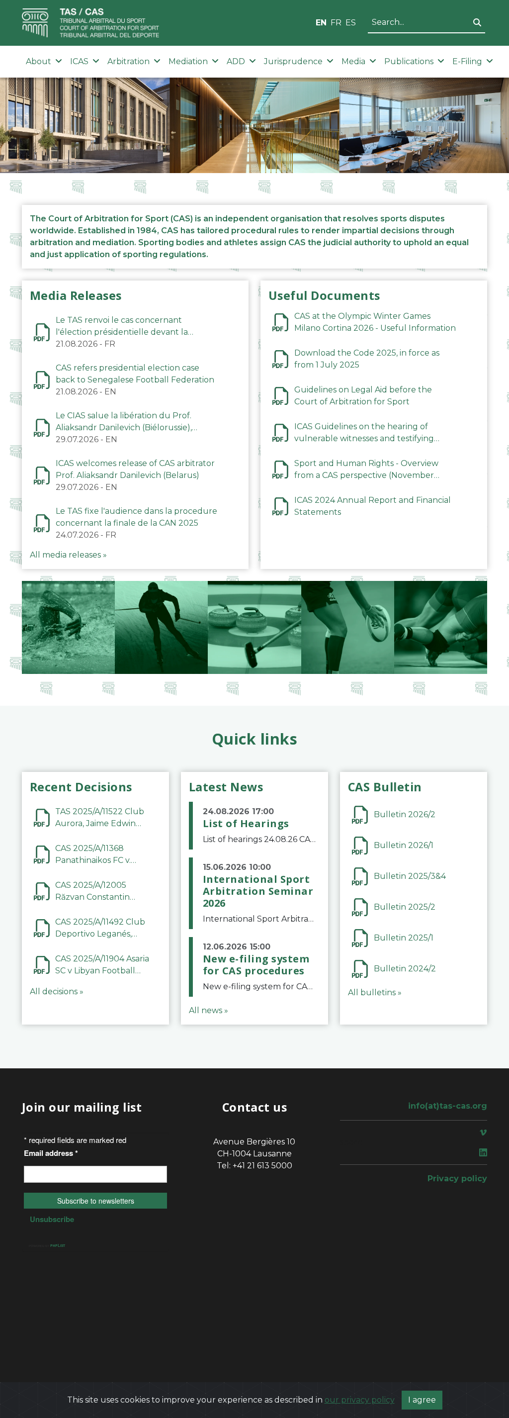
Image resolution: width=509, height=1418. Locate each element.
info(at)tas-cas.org (447, 1106)
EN (321, 22)
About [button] (38, 61)
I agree (422, 1400)
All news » (208, 1010)
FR (336, 22)
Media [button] (353, 61)
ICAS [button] (79, 61)
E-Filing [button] (467, 61)
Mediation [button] (188, 61)
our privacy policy (360, 1400)
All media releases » (68, 555)
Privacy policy (457, 1178)
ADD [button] (236, 61)
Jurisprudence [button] (293, 61)
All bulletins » (375, 992)
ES (350, 22)
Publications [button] (408, 61)
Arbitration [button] (128, 61)
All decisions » (57, 991)
